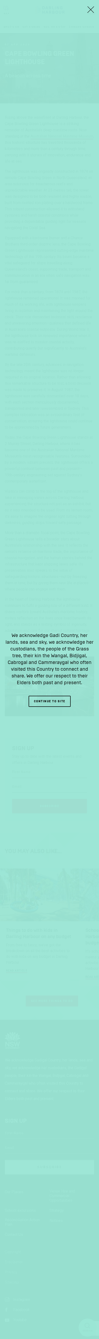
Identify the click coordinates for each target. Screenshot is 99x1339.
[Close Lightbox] (90, 9)
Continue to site (49, 701)
